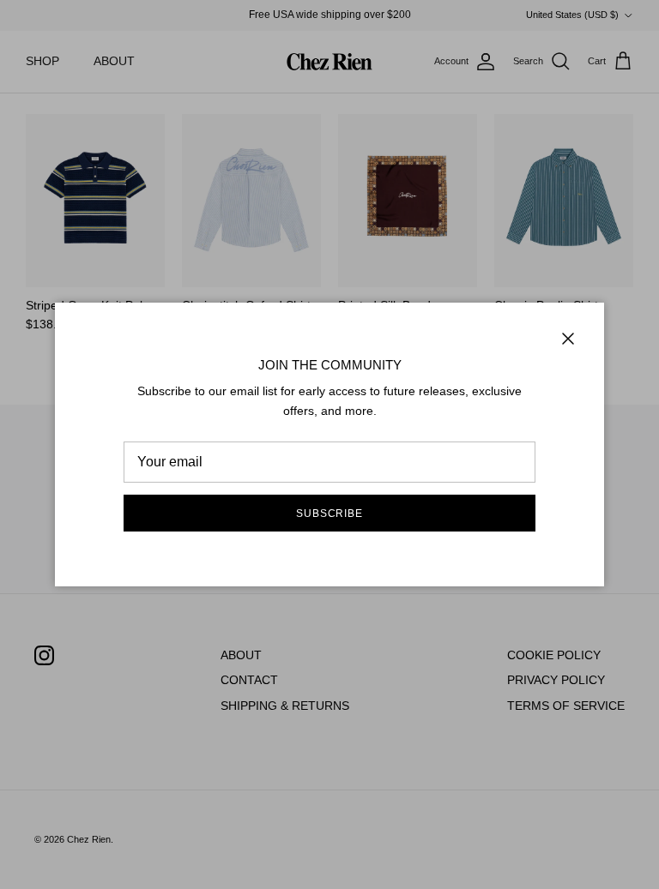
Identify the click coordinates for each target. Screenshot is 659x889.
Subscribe (330, 514)
